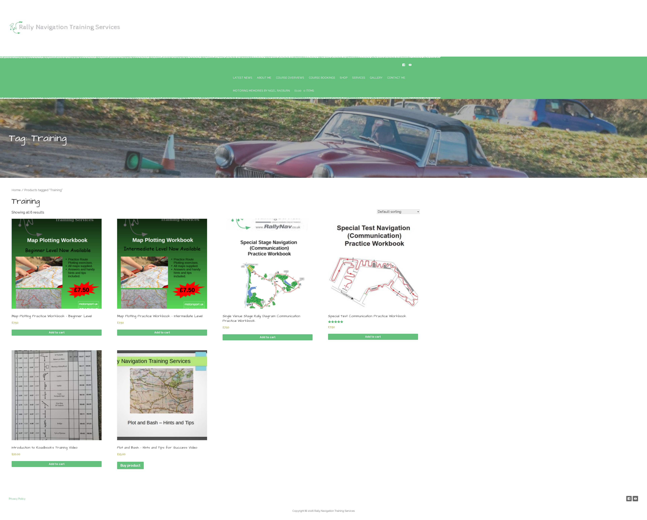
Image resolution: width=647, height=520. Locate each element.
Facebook (403, 65)
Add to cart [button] (57, 332)
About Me (264, 77)
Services (358, 77)
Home (16, 190)
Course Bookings (322, 77)
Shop (343, 77)
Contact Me (396, 77)
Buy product (130, 465)
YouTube (410, 65)
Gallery (376, 77)
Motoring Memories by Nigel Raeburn (261, 90)
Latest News (242, 77)
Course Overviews (290, 77)
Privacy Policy (17, 498)
